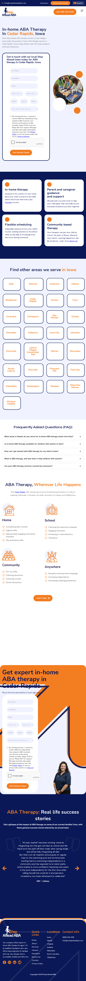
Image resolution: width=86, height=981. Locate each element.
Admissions (44, 3)
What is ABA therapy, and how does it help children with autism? (42, 459)
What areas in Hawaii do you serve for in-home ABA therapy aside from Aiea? (42, 436)
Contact (8, 202)
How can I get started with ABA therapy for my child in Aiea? (42, 451)
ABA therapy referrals (60, 3)
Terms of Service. (23, 136)
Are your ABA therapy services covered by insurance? (42, 466)
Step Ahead (20, 492)
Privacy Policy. (17, 765)
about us (73, 241)
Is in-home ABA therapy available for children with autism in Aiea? (42, 444)
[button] (82, 12)
